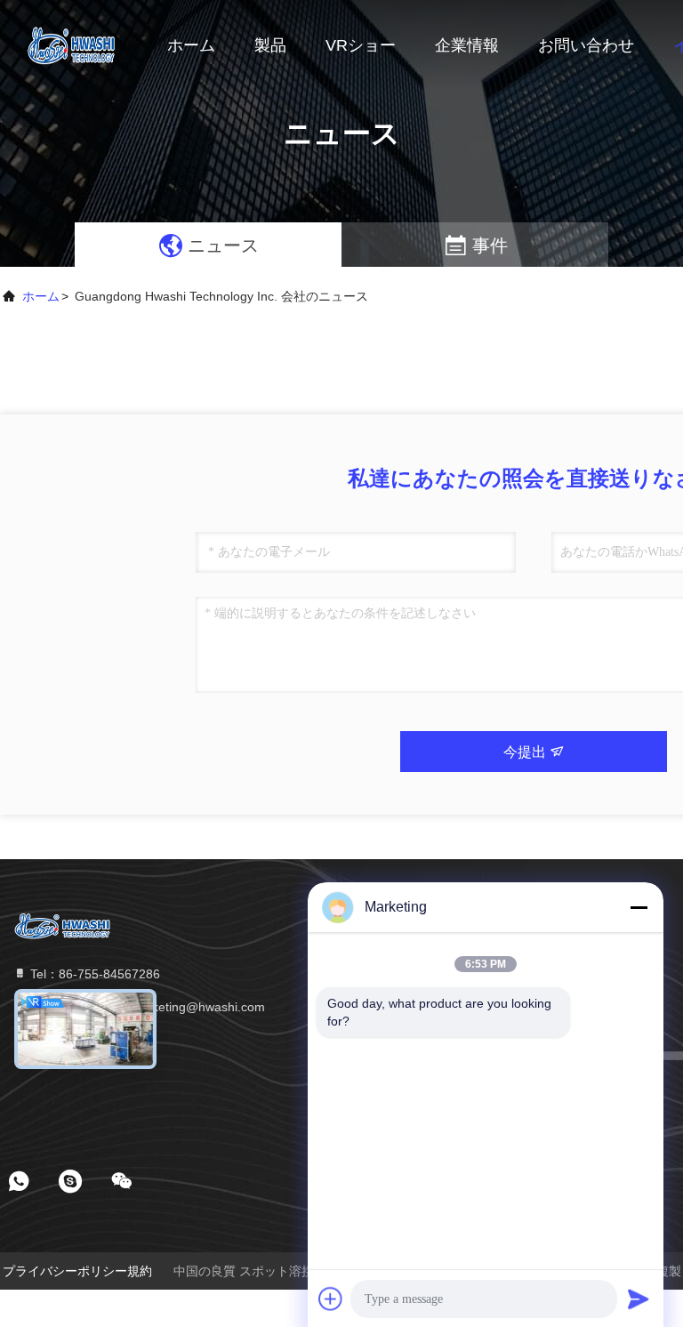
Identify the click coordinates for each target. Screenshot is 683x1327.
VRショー (360, 45)
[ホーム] (71, 44)
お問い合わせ (586, 45)
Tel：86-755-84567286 (93, 974)
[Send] (638, 1298)
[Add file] (330, 1298)
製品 (270, 45)
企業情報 (467, 45)
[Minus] (638, 907)
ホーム (191, 45)
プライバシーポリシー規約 (77, 1271)
